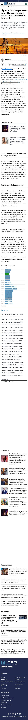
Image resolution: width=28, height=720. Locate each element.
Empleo (3, 677)
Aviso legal (4, 702)
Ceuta (16, 1)
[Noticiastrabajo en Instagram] (13, 714)
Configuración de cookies (7, 698)
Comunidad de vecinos (20, 682)
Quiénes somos (5, 695)
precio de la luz (7, 69)
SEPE (16, 686)
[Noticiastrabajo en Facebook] (8, 714)
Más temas (17, 688)
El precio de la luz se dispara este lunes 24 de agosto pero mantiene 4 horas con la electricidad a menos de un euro (17, 141)
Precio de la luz (11, 1)
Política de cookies (6, 700)
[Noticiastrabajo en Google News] (20, 714)
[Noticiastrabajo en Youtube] (17, 714)
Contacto (3, 707)
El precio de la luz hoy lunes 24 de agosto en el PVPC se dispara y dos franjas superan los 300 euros (18, 129)
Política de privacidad (6, 705)
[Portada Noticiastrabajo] (14, 663)
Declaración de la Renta (7, 682)
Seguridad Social (19, 684)
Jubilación (17, 679)
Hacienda (3, 688)
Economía (11, 381)
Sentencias (4, 679)
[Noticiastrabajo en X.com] (10, 714)
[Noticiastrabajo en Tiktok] (15, 714)
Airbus (20, 1)
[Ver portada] (9, 3)
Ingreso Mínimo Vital (20, 677)
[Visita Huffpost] (26, 4)
